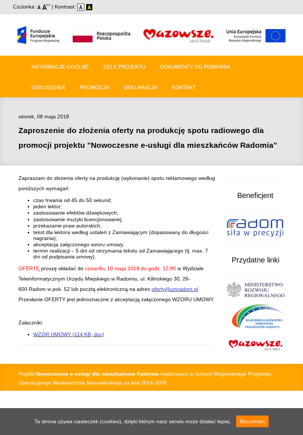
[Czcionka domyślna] (39, 7)
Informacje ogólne (60, 67)
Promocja (94, 87)
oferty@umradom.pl (175, 289)
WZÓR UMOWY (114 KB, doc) (68, 334)
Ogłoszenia (48, 87)
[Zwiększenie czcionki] (47, 7)
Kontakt (184, 87)
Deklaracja (140, 87)
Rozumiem (252, 421)
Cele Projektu (124, 67)
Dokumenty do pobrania (195, 67)
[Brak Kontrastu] (81, 7)
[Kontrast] (89, 7)
